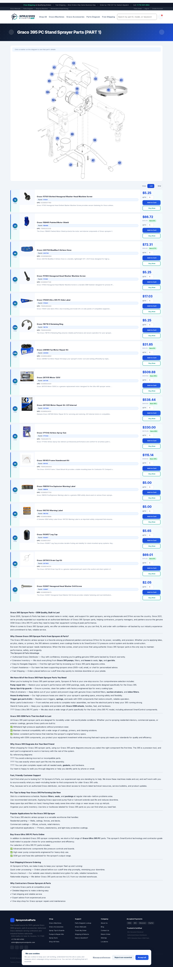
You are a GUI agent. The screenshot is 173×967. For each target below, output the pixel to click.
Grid (159, 186)
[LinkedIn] (17, 947)
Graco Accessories (75, 17)
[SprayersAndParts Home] (23, 16)
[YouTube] (26, 947)
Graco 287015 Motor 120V (48, 377)
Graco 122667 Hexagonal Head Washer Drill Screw (59, 586)
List (151, 186)
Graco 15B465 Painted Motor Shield (53, 222)
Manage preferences (101, 957)
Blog (102, 927)
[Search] (154, 17)
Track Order (138, 9)
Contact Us (105, 930)
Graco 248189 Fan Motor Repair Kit (52, 350)
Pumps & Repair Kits (56, 934)
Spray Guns (53, 938)
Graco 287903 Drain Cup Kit (49, 560)
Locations (104, 942)
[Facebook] (12, 947)
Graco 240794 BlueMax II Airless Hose (54, 250)
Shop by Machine (42, 9)
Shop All (43, 17)
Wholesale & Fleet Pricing (59, 9)
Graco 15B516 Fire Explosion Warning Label (56, 486)
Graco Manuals (15, 9)
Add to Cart (152, 202)
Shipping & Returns (82, 934)
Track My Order (80, 930)
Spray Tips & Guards (56, 930)
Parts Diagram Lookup (83, 923)
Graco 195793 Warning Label (50, 510)
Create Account (157, 9)
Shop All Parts (54, 942)
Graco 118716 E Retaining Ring (50, 324)
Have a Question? (81, 938)
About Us (104, 923)
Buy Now (152, 208)
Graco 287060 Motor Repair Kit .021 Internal (57, 405)
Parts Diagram (28, 9)
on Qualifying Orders (37, 5)
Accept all (142, 957)
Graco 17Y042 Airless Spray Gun (51, 433)
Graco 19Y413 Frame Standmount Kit (53, 460)
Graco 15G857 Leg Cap (47, 534)
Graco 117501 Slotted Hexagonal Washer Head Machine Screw (64, 196)
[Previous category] (11, 32)
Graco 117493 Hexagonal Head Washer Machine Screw (61, 276)
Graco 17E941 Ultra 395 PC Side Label (53, 300)
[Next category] (161, 32)
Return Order (105, 934)
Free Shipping (108, 17)
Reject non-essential (123, 957)
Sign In (147, 9)
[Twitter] (21, 947)
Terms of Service (16, 962)
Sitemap (104, 938)
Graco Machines (56, 17)
